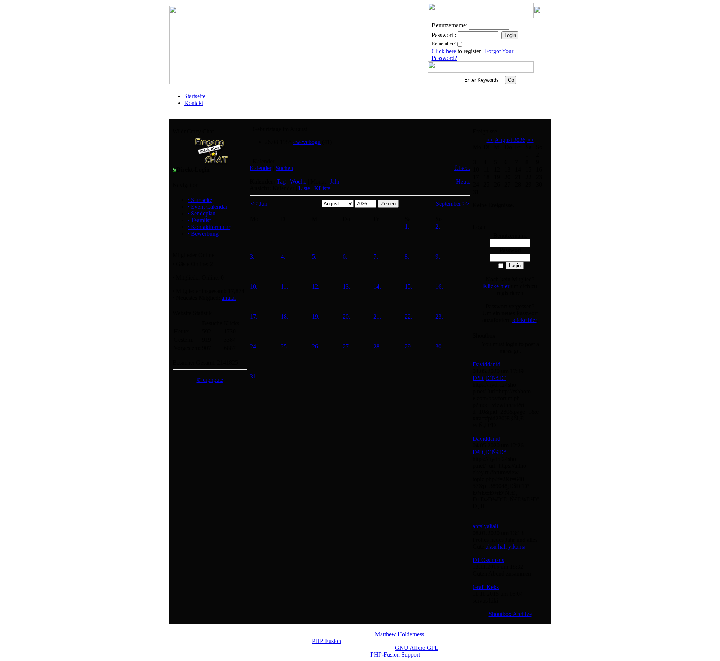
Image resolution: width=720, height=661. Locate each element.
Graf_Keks (485, 587)
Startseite (195, 96)
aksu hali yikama (505, 546)
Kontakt (193, 103)
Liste (304, 188)
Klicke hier (496, 286)
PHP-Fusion (326, 641)
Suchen (284, 168)
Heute (463, 181)
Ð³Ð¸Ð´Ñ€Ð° (489, 378)
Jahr (335, 181)
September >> (452, 203)
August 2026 (510, 140)
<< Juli (259, 203)
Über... (462, 168)
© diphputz (210, 380)
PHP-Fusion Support (395, 654)
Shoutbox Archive (510, 614)
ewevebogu (307, 142)
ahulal (229, 298)
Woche (298, 181)
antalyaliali (485, 526)
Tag (281, 181)
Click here (444, 51)
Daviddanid (486, 364)
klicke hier (524, 320)
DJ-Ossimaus (488, 560)
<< (490, 140)
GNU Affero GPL (416, 648)
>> (530, 140)
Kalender (261, 168)
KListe (322, 188)
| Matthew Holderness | (399, 634)
